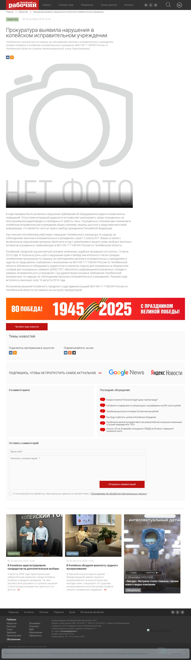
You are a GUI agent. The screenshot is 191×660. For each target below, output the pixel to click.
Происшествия (14, 635)
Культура (11, 626)
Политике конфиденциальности (132, 653)
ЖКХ (31, 629)
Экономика (34, 623)
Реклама (128, 5)
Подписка (59, 612)
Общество (12, 623)
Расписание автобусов (92, 612)
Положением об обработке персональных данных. (119, 493)
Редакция (14, 612)
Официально (35, 635)
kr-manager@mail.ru (68, 631)
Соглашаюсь (176, 653)
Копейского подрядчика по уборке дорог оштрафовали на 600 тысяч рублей (143, 405)
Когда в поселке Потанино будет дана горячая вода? (132, 400)
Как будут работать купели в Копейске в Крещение (131, 417)
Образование (35, 632)
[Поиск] (168, 5)
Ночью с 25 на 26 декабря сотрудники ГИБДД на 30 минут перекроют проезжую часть (140, 429)
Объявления (87, 5)
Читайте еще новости (27, 326)
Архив (72, 612)
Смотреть (150, 573)
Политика (34, 626)
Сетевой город (66, 5)
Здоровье (11, 632)
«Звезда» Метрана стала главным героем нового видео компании (152, 583)
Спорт (10, 629)
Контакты (29, 612)
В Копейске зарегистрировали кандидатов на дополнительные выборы (33, 567)
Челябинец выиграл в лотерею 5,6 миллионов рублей (132, 411)
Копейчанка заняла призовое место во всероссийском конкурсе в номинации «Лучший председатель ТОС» (144, 423)
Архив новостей (109, 5)
